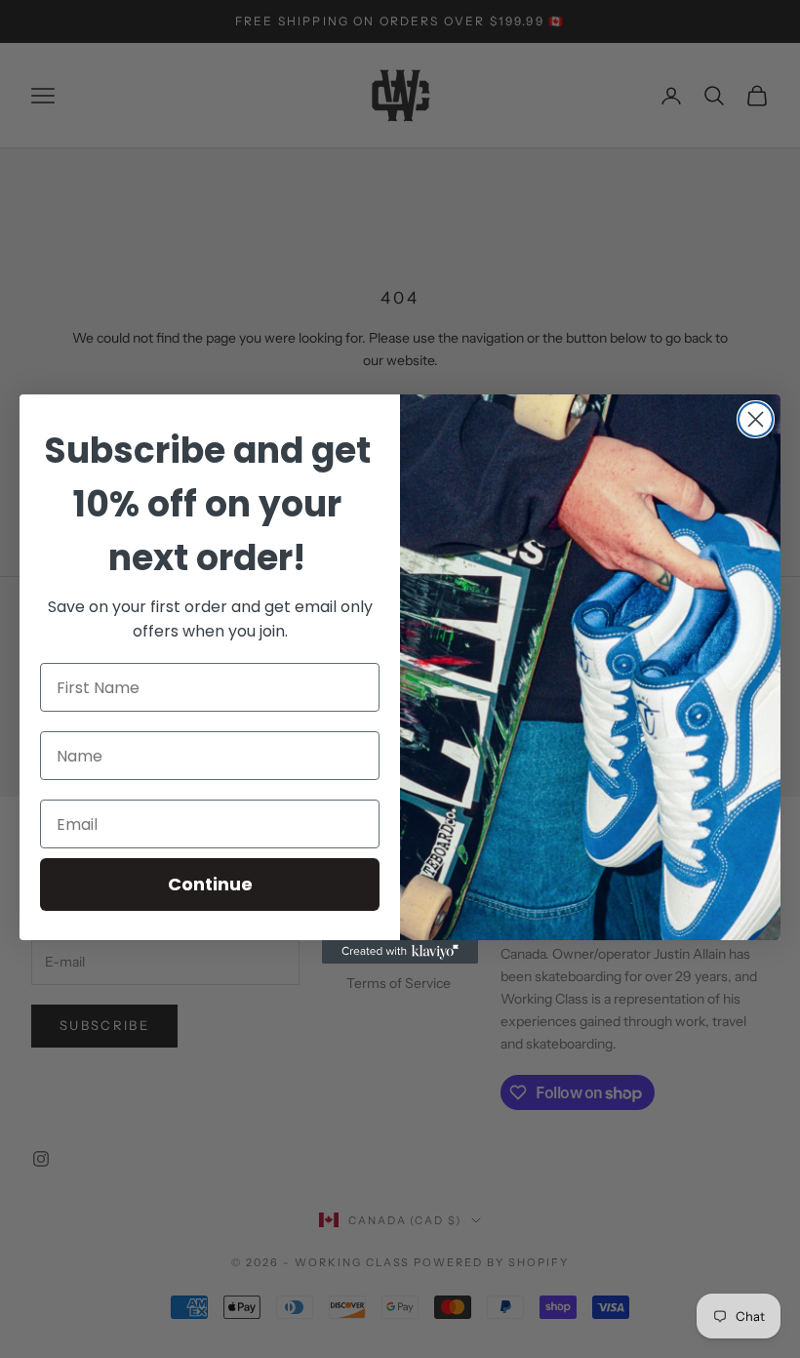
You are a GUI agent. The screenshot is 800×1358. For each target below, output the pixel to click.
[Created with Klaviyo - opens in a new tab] (400, 952)
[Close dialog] (756, 419)
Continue (210, 884)
